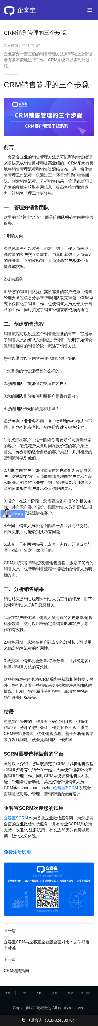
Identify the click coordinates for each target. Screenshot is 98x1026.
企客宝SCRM (66, 788)
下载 (23, 993)
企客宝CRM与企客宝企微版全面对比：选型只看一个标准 (48, 945)
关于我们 (86, 993)
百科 (38, 993)
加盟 (70, 993)
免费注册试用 (17, 851)
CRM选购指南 (16, 970)
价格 (54, 993)
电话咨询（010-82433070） (51, 1020)
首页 (7, 993)
